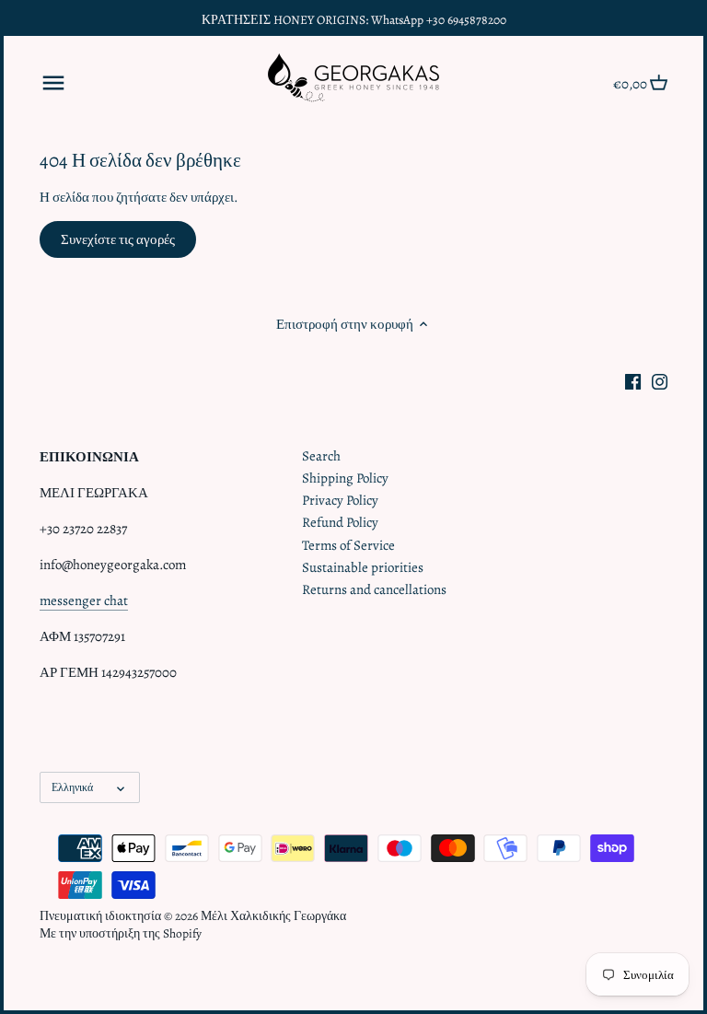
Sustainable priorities (362, 567)
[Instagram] (659, 380)
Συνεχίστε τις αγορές (118, 239)
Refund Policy (340, 522)
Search (321, 456)
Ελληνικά (72, 787)
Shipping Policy (345, 478)
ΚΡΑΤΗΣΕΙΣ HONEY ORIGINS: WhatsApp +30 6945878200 (354, 20)
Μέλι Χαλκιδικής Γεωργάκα (273, 916)
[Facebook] (633, 380)
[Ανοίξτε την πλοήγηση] (53, 83)
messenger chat (84, 600)
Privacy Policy (340, 500)
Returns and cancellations (374, 589)
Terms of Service (348, 545)
